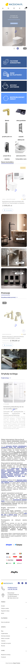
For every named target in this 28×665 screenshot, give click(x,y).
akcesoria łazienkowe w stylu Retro (13, 476)
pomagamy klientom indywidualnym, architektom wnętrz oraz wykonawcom (14, 446)
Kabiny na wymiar (5, 638)
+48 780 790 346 (12, 589)
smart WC (24, 468)
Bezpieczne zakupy (5, 654)
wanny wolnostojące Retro (10, 469)
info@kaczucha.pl (12, 587)
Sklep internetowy (13, 663)
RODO (2, 613)
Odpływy (3, 640)
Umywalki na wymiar (6, 643)
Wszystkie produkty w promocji (8, 297)
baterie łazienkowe (6, 334)
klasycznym (4, 477)
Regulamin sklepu (5, 610)
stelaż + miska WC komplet (8, 199)
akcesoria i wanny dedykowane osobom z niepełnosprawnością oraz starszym (14, 481)
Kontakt (3, 606)
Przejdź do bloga (5, 378)
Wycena (3, 645)
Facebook (3, 657)
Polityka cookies (5, 608)
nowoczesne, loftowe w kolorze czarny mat (14, 473)
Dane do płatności (5, 622)
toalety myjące (15, 468)
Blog (2, 631)
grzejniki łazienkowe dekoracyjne (11, 475)
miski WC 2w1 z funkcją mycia (14, 514)
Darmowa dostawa (5, 636)
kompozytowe (11, 471)
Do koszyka (9, 210)
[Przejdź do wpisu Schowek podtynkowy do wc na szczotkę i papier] (14, 392)
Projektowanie (4, 633)
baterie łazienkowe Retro (15, 472)
